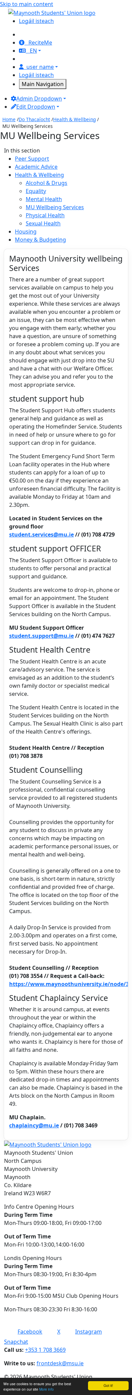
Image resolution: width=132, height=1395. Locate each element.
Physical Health (45, 215)
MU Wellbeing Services (55, 207)
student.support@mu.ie (41, 635)
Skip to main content (26, 4)
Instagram (88, 1331)
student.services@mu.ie (41, 534)
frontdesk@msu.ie (60, 1363)
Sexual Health (43, 223)
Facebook (30, 1331)
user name (40, 67)
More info (46, 1389)
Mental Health (44, 199)
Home (9, 119)
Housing (26, 231)
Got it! (108, 1385)
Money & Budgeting (40, 239)
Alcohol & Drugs (46, 183)
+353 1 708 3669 (45, 1349)
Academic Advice (36, 166)
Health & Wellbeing (74, 119)
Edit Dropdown (35, 106)
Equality (36, 191)
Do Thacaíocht (34, 119)
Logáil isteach (36, 21)
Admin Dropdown (39, 98)
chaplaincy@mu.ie (34, 1125)
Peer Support (32, 158)
